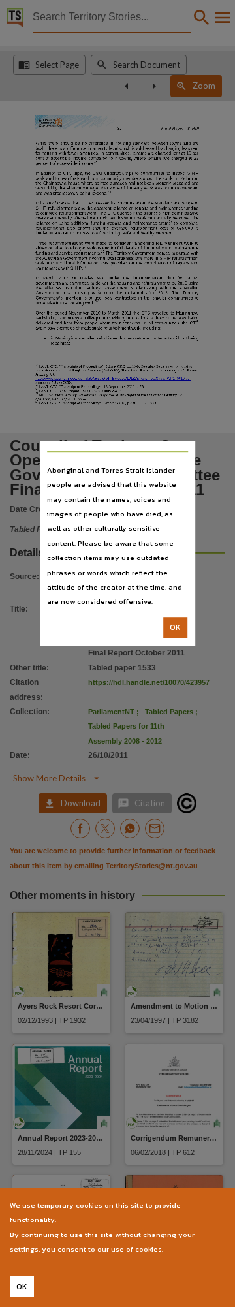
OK (175, 627)
